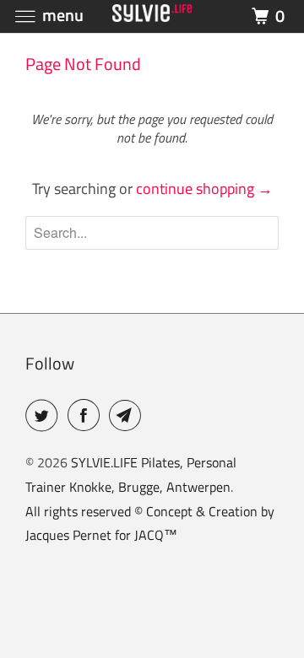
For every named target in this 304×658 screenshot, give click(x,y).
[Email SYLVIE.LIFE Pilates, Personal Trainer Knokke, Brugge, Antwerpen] (128, 415)
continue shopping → (204, 188)
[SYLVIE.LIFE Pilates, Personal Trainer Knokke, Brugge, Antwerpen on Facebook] (87, 415)
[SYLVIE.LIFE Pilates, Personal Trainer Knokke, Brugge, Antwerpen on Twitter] (44, 415)
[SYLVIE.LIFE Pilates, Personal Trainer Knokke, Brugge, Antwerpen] (152, 16)
